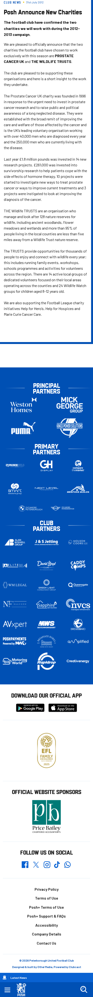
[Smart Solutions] (15, 489)
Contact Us (46, 943)
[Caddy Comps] (78, 565)
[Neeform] (15, 604)
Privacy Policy (47, 889)
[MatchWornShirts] (47, 624)
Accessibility (46, 925)
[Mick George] (69, 405)
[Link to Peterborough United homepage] (23, 989)
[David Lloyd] (47, 565)
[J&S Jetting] (47, 542)
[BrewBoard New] (78, 624)
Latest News (18, 977)
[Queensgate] (78, 585)
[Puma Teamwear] (23, 428)
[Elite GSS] (15, 565)
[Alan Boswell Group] (15, 542)
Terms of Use (46, 898)
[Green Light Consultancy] (47, 585)
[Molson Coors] (78, 542)
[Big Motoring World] (15, 661)
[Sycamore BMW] (31, 508)
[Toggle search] (83, 990)
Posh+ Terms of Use (46, 907)
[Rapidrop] (47, 661)
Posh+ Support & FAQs (46, 916)
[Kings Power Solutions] (69, 428)
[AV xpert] (15, 625)
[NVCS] (78, 604)
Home (4, 977)
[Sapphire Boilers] (47, 604)
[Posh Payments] (15, 641)
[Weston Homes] (23, 405)
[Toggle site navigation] (7, 989)
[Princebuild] (15, 465)
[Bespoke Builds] (78, 489)
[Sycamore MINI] (62, 508)
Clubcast (75, 967)
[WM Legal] (15, 585)
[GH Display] (47, 465)
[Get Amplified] (78, 641)
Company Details (46, 934)
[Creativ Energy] (78, 661)
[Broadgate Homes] (47, 641)
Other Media (44, 967)
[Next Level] (47, 489)
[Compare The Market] (78, 465)
